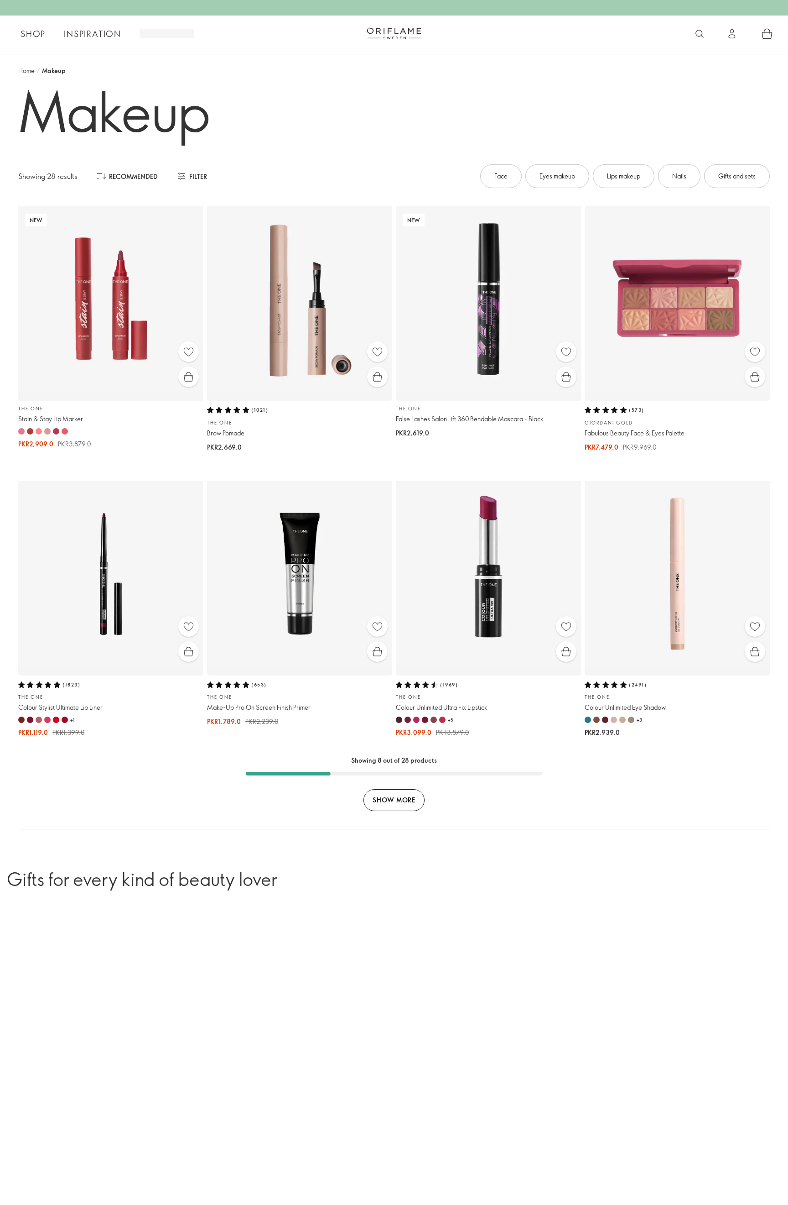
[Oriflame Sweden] (394, 33)
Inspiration (92, 33)
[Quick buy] (188, 377)
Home (26, 70)
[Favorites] (188, 351)
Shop (33, 33)
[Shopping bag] (767, 33)
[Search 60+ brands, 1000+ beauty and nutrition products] (699, 34)
